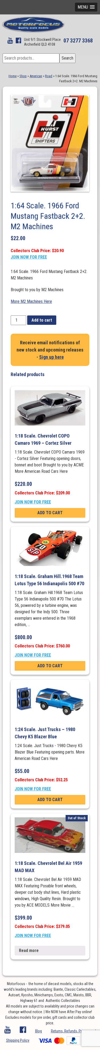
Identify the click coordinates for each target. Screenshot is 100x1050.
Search (67, 58)
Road (48, 76)
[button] (86, 7)
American (36, 76)
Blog (38, 1031)
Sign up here (51, 357)
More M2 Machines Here (31, 301)
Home (13, 76)
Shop (23, 76)
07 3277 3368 (78, 40)
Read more (29, 950)
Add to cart (41, 320)
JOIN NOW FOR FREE (29, 257)
